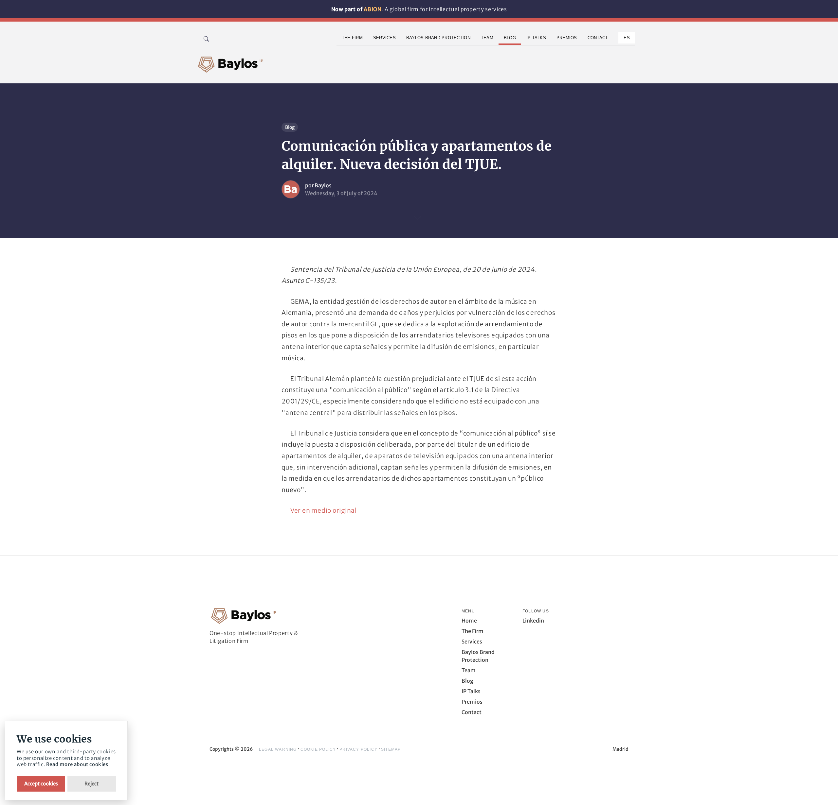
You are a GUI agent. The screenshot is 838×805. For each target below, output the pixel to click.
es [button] (627, 37)
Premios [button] (566, 37)
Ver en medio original (323, 510)
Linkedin (533, 620)
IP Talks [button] (536, 37)
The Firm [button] (352, 37)
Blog (290, 127)
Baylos (323, 185)
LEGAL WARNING (278, 749)
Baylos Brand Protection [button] (438, 37)
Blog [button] (510, 37)
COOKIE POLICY (318, 749)
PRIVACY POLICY (358, 749)
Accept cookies (41, 783)
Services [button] (384, 37)
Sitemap (391, 749)
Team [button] (487, 37)
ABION (372, 9)
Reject (91, 783)
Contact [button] (598, 37)
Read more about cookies (77, 764)
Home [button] (469, 620)
